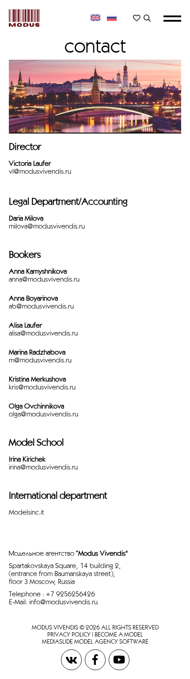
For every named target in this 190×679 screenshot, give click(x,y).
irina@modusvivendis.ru (43, 467)
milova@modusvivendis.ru (47, 226)
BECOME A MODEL (119, 634)
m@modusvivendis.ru (40, 360)
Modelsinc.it (26, 512)
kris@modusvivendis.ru (42, 387)
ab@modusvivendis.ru (41, 306)
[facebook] (96, 659)
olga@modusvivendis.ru (43, 414)
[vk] (72, 659)
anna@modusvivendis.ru (44, 279)
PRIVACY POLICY (69, 634)
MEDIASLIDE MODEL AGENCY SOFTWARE (95, 641)
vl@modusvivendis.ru (40, 171)
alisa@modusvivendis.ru (43, 333)
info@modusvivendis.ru (63, 602)
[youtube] (119, 659)
